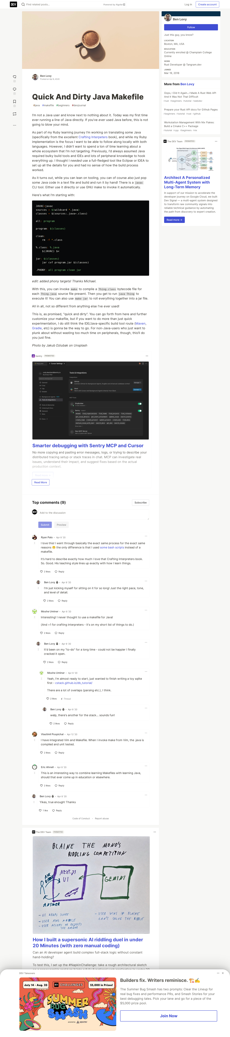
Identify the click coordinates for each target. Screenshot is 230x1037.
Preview (61, 524)
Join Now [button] (168, 1016)
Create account (207, 4)
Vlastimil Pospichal (52, 734)
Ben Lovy (45, 75)
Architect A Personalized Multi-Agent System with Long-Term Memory (187, 182)
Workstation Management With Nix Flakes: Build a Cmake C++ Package (189, 126)
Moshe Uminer (49, 611)
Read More (40, 482)
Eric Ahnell (47, 767)
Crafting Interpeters (93, 137)
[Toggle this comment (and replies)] (35, 542)
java (36, 105)
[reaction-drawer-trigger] (14, 78)
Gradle (37, 328)
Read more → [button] (174, 219)
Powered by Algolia (113, 4)
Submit (45, 524)
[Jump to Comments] (15, 91)
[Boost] (15, 114)
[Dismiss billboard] (223, 973)
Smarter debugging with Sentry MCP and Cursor (87, 445)
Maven (140, 323)
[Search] (23, 4)
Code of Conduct (81, 818)
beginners (62, 105)
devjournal (79, 105)
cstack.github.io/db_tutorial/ (73, 683)
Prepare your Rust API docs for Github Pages (191, 111)
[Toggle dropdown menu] (146, 355)
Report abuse (102, 818)
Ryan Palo (47, 537)
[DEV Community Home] (13, 4)
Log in (188, 4)
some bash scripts (112, 547)
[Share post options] (14, 125)
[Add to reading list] (15, 103)
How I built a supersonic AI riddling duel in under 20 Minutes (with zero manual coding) (88, 942)
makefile (48, 105)
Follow (191, 27)
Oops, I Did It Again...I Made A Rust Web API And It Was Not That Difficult (190, 96)
